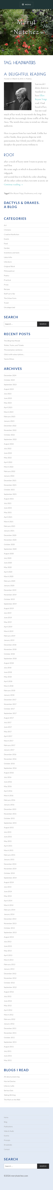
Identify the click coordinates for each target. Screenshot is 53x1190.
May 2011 (8, 1060)
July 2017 (7, 722)
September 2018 (10, 658)
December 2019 (10, 590)
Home (6, 1117)
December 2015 (10, 809)
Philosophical (9, 271)
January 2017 (9, 750)
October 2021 (9, 490)
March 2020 (8, 576)
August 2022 (9, 444)
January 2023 (9, 421)
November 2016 (10, 759)
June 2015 (8, 837)
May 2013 (8, 951)
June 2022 (8, 453)
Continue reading (13, 184)
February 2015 (9, 855)
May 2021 (8, 512)
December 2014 (10, 864)
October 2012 (9, 983)
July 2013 (7, 941)
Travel (6, 303)
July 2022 (7, 448)
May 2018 (8, 677)
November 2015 (10, 814)
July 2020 (7, 558)
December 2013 (10, 919)
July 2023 (7, 394)
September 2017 (10, 713)
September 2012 (10, 987)
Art (5, 225)
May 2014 (8, 896)
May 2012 (8, 1005)
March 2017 (8, 741)
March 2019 (8, 631)
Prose (6, 285)
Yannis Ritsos (9, 359)
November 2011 (10, 1033)
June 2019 (8, 617)
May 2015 (8, 841)
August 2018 (9, 663)
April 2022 (8, 462)
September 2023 (10, 384)
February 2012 (9, 1019)
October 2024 (9, 380)
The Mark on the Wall (12, 1100)
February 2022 (9, 471)
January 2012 (9, 1024)
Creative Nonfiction (11, 234)
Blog (5, 1122)
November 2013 (10, 923)
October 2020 (9, 544)
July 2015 (7, 832)
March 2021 (8, 521)
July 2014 (7, 887)
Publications (8, 1126)
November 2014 (10, 869)
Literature (8, 262)
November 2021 (10, 485)
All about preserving (11, 1077)
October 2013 (9, 928)
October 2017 (9, 709)
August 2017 (9, 718)
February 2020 (9, 581)
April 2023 (8, 407)
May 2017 (8, 731)
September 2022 (10, 439)
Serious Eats (8, 1090)
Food (6, 243)
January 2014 (9, 914)
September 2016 (10, 768)
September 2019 (10, 604)
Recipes (7, 289)
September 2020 (10, 549)
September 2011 (10, 1042)
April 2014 (8, 901)
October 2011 (9, 1037)
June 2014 (8, 891)
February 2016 (9, 800)
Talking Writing (10, 1095)
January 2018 (9, 695)
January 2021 (9, 531)
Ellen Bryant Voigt (16, 193)
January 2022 (9, 476)
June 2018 (8, 672)
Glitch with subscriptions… (14, 354)
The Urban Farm (10, 298)
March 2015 (8, 850)
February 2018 (9, 690)
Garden (7, 248)
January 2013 (9, 969)
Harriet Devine (9, 1081)
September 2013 (10, 932)
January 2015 (9, 859)
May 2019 (8, 622)
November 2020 (10, 540)
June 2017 (8, 727)
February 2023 (9, 416)
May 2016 (8, 786)
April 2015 (8, 846)
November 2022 (10, 430)
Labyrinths (8, 257)
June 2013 (8, 946)
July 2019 (7, 613)
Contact (7, 1149)
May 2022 (8, 458)
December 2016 (10, 754)
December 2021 (10, 480)
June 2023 (8, 398)
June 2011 (8, 1056)
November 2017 (10, 704)
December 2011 (10, 1028)
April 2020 (8, 572)
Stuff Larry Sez (9, 294)
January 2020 (9, 585)
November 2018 (10, 649)
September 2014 (10, 878)
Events (6, 239)
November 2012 (10, 978)
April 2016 (8, 791)
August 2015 (9, 827)
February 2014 (9, 910)
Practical (7, 280)
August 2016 (9, 773)
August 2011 (9, 1047)
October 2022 (9, 435)
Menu (28, 4)
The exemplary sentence (13, 350)
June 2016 (8, 782)
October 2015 (9, 818)
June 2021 (8, 508)
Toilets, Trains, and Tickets (14, 345)
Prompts (7, 1140)
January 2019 (9, 640)
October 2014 (9, 873)
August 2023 (9, 389)
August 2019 (9, 608)
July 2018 (7, 668)
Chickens (7, 230)
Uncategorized (9, 307)
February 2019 (9, 636)
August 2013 (9, 937)
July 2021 (7, 503)
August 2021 (9, 499)
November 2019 (10, 595)
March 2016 (8, 795)
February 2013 (9, 964)
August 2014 (9, 882)
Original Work (9, 266)
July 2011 (7, 1051)
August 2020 (9, 553)
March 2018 (8, 686)
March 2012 (8, 1015)
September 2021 (10, 494)
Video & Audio (9, 1131)
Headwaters (28, 193)
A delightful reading (25, 74)
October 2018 (9, 654)
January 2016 (9, 805)
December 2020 (10, 535)
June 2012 (8, 1001)
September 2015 (10, 823)
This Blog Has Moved (12, 341)
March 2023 (8, 412)
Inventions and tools (11, 253)
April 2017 (8, 736)
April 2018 (8, 681)
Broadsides (8, 1144)
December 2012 (10, 973)
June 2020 (8, 563)
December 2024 (10, 375)
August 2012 (9, 992)
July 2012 (7, 996)
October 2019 (9, 599)
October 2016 (9, 763)
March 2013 (8, 960)
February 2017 (9, 745)
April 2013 (8, 955)
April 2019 (8, 627)
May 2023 (8, 403)
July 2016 (7, 777)
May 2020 (8, 567)
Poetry (28, 79)
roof (35, 193)
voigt (40, 193)
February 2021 (9, 526)
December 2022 (10, 426)
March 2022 (8, 467)
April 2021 (8, 517)
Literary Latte (9, 1086)
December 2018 (10, 645)
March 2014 (8, 905)
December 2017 (10, 700)
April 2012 (8, 1010)
